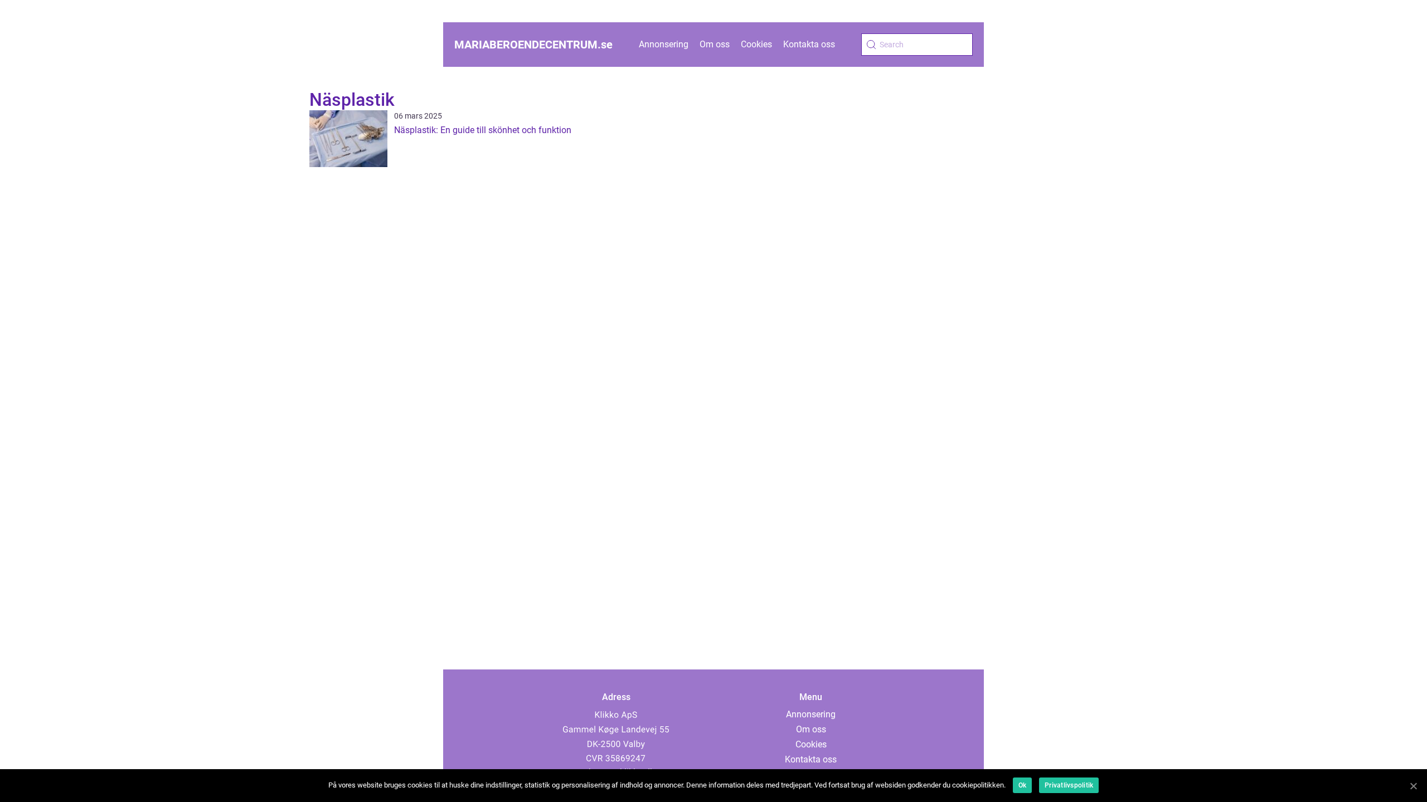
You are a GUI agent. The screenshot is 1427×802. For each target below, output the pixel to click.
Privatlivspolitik (1069, 785)
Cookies (756, 44)
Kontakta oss (809, 44)
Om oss (715, 44)
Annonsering (663, 44)
